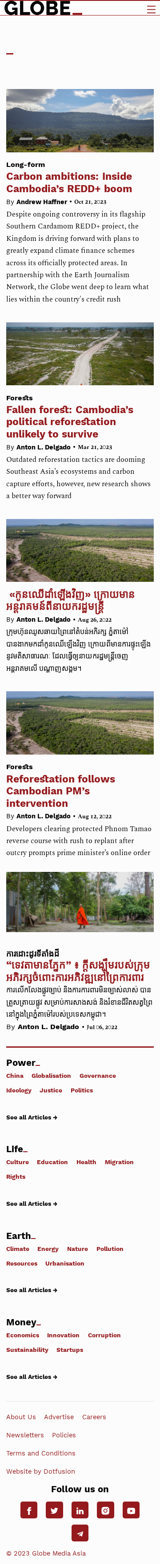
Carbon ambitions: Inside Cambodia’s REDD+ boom (69, 177)
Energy (48, 1248)
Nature (77, 1248)
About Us (21, 1417)
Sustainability (27, 1349)
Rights (15, 1176)
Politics (82, 1090)
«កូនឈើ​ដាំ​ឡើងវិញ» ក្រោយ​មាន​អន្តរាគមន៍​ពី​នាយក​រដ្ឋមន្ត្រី (70, 600)
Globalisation (51, 1075)
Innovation (63, 1335)
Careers (94, 1417)
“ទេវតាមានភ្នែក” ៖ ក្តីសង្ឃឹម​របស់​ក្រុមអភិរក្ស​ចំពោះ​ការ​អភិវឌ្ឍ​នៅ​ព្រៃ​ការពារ (78, 971)
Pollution (110, 1248)
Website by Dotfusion (40, 1471)
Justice (51, 1090)
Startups (69, 1349)
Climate (17, 1248)
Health (86, 1161)
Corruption (104, 1335)
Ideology (19, 1090)
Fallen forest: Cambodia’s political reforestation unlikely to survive (69, 417)
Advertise (59, 1417)
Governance (98, 1075)
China (15, 1075)
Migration (119, 1161)
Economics (22, 1335)
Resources (21, 1263)
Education (52, 1161)
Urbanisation (64, 1263)
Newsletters (25, 1435)
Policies (64, 1435)
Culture (17, 1161)
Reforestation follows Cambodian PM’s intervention (60, 786)
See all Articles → (31, 1117)
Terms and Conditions (41, 1453)
